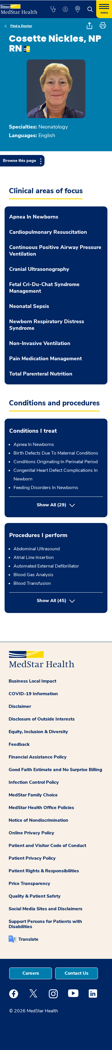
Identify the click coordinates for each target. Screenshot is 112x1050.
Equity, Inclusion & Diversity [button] (38, 732)
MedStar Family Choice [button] (33, 795)
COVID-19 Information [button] (33, 694)
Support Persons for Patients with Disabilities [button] (45, 924)
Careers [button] (30, 973)
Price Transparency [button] (29, 883)
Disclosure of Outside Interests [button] (42, 719)
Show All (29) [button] (51, 505)
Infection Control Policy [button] (34, 782)
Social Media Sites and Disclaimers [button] (45, 909)
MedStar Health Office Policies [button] (41, 807)
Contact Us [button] (76, 973)
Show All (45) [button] (70, 600)
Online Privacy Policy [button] (31, 833)
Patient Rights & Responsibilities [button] (44, 871)
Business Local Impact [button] (32, 681)
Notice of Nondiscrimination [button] (38, 820)
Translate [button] (28, 939)
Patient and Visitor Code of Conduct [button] (47, 845)
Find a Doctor (21, 26)
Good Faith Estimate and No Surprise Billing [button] (55, 770)
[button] (53, 9)
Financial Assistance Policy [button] (38, 757)
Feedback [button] (19, 744)
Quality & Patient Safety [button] (35, 896)
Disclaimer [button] (20, 706)
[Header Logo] (19, 7)
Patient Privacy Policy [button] (32, 858)
